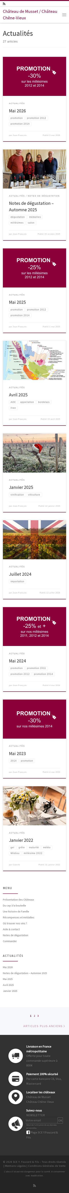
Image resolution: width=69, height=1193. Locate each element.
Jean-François (20, 135)
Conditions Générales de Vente (47, 1166)
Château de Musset (38, 1097)
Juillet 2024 (20, 574)
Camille (16, 865)
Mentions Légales (15, 1166)
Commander (10, 941)
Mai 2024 (17, 661)
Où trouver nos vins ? (15, 923)
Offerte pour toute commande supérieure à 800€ (42, 1060)
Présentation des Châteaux (18, 899)
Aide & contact (11, 929)
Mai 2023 (17, 753)
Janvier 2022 (21, 840)
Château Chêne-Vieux (40, 1102)
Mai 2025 (17, 302)
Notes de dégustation (15, 935)
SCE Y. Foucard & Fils (26, 1162)
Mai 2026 (17, 111)
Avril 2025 (18, 395)
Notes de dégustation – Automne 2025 (25, 973)
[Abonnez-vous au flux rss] (4, 4)
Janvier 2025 (21, 487)
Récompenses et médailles (18, 917)
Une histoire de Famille (16, 911)
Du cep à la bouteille (14, 905)
